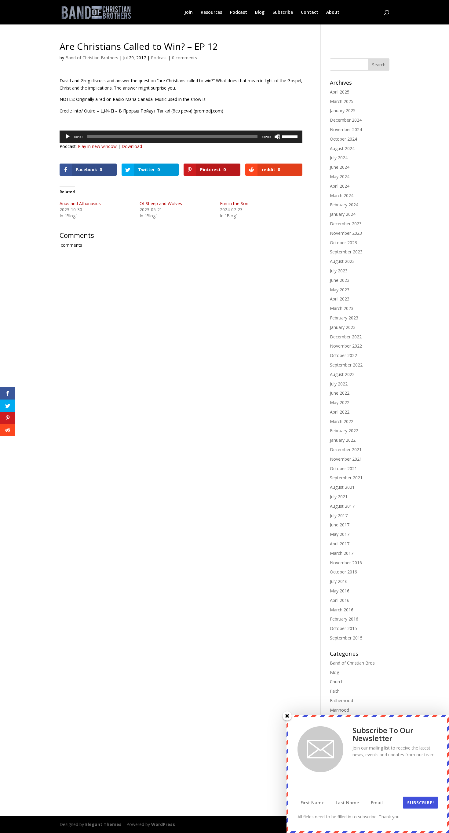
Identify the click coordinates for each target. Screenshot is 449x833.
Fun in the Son (234, 203)
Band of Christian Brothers (91, 58)
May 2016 (339, 591)
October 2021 (343, 468)
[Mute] (277, 137)
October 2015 (343, 628)
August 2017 (342, 506)
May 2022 (339, 402)
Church (337, 681)
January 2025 (343, 110)
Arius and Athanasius (80, 203)
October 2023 (343, 242)
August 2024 (342, 148)
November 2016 (346, 563)
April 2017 (339, 544)
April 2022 (339, 412)
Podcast (238, 12)
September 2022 (346, 365)
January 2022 (343, 440)
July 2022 (339, 384)
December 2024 (346, 120)
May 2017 (339, 534)
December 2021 (346, 449)
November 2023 (346, 233)
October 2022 (343, 355)
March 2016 (341, 610)
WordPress (163, 824)
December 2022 (346, 337)
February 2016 (344, 619)
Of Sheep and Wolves (161, 203)
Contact (309, 12)
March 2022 (341, 421)
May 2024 (339, 176)
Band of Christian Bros (352, 663)
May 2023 (339, 290)
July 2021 (339, 496)
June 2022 (339, 393)
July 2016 (339, 581)
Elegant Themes (103, 824)
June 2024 (339, 167)
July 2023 (339, 271)
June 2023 (339, 280)
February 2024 (344, 205)
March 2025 (341, 101)
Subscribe (282, 12)
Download (132, 146)
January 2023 (343, 327)
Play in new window (97, 146)
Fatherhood (341, 700)
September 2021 (346, 478)
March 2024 (341, 195)
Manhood (339, 710)
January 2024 (343, 214)
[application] (181, 137)
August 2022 (342, 374)
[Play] (67, 137)
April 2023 (339, 299)
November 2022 (346, 346)
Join (188, 12)
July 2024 (339, 157)
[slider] (290, 136)
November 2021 (346, 459)
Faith (335, 691)
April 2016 (339, 600)
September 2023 (346, 252)
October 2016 (343, 572)
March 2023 (341, 308)
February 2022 (344, 430)
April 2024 (339, 186)
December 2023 (346, 224)
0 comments (184, 58)
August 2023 (342, 261)
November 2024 (346, 129)
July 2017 (339, 515)
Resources (211, 12)
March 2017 (341, 553)
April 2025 (339, 92)
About (332, 12)
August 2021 (342, 487)
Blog (260, 12)
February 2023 (344, 318)
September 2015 (346, 638)
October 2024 (343, 139)
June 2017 (339, 525)
